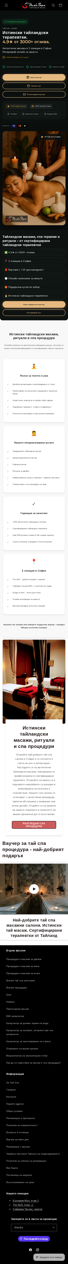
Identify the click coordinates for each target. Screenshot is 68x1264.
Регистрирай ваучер (36, 94)
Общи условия (14, 1111)
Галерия (11, 1089)
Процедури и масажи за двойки (24, 959)
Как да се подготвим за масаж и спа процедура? (33, 1062)
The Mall (13, 114)
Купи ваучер (36, 77)
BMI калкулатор (15, 1016)
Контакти (11, 1096)
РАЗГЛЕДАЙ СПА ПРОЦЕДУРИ (34, 825)
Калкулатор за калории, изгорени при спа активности (29, 1032)
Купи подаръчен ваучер (34, 304)
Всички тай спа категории (20, 980)
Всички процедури (16, 987)
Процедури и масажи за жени (23, 966)
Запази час (36, 86)
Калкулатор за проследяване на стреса (28, 1041)
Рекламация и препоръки (20, 1118)
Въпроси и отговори (17, 1132)
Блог (8, 994)
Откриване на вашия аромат (22, 1048)
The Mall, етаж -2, (23, 1204)
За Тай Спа (12, 1082)
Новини (10, 1001)
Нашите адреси (15, 1103)
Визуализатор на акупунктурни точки (26, 1055)
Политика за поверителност (21, 1125)
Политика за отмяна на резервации (26, 1160)
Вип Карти (12, 1167)
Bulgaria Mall (52, 114)
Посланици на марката (19, 1174)
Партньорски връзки (17, 1008)
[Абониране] (53, 1227)
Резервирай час (34, 313)
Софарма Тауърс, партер (27, 1209)
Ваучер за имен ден (17, 1139)
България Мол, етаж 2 (26, 1200)
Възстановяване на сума (20, 1182)
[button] (6, 5)
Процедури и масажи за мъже (23, 973)
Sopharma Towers (32, 114)
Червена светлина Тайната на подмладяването (33, 1153)
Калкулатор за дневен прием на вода (27, 1023)
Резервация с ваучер (18, 1146)
